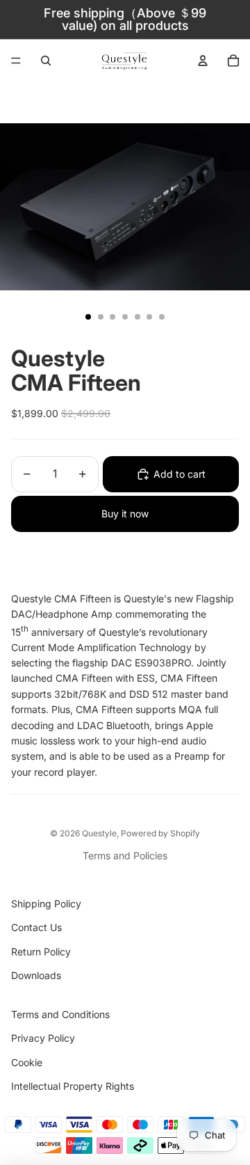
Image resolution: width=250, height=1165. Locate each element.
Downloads (36, 975)
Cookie (26, 1062)
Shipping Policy (46, 903)
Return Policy (41, 951)
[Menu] (16, 61)
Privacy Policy (43, 1038)
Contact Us (36, 927)
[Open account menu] (203, 60)
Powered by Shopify (160, 833)
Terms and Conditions (60, 1014)
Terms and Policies (125, 855)
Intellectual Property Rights (72, 1086)
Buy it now (125, 513)
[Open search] (46, 60)
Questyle (99, 833)
